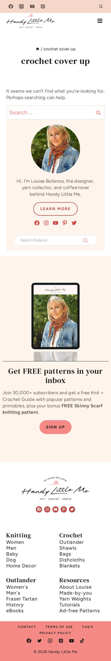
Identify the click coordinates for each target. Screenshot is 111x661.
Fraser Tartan (22, 599)
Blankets (69, 566)
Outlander (71, 542)
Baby (12, 554)
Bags (65, 554)
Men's (13, 593)
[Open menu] (100, 20)
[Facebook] (10, 6)
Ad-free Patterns (79, 611)
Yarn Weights (75, 599)
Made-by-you (75, 593)
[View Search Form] (101, 6)
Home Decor (21, 566)
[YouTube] (32, 6)
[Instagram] (21, 6)
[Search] (85, 240)
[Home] (37, 48)
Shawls (68, 548)
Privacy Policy (55, 633)
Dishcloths (72, 560)
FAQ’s (87, 627)
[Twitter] (39, 640)
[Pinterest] (42, 6)
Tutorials (69, 605)
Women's (17, 587)
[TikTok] (82, 640)
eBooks (15, 611)
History (15, 605)
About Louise (75, 587)
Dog (11, 560)
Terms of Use (59, 627)
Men (11, 548)
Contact (27, 627)
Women (15, 542)
